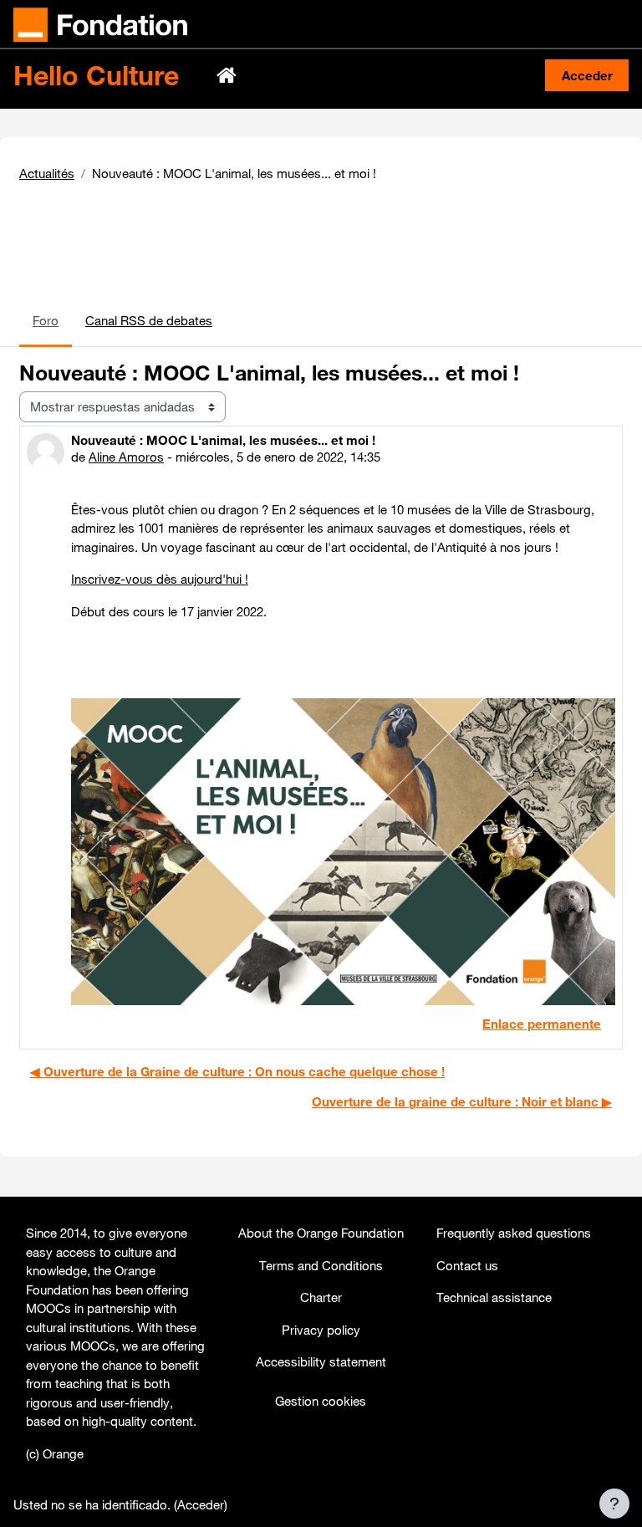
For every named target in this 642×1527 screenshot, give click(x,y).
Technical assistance (494, 1297)
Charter (321, 1297)
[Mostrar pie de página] (614, 1504)
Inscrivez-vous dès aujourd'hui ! (159, 578)
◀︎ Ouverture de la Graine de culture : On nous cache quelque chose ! (237, 1071)
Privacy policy (321, 1329)
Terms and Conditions (321, 1265)
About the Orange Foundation (321, 1232)
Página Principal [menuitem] (228, 75)
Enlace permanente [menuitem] (541, 1023)
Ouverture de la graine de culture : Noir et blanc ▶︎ (462, 1101)
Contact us (467, 1265)
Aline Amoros (126, 456)
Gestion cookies (320, 1400)
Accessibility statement (321, 1361)
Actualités (46, 173)
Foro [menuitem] (46, 320)
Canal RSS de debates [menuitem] (148, 320)
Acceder (587, 75)
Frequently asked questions (513, 1232)
